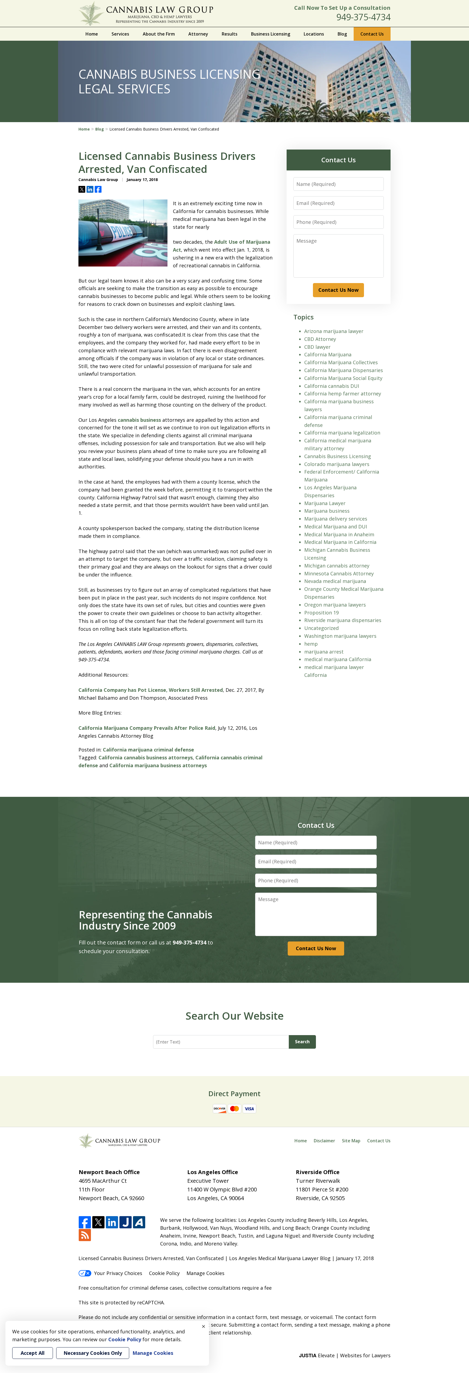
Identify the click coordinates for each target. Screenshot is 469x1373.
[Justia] (125, 1222)
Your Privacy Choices (118, 1273)
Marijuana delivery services (335, 518)
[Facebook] (85, 1222)
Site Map (351, 1141)
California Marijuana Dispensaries (343, 370)
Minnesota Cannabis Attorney (339, 573)
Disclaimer (324, 1141)
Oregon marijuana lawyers (335, 604)
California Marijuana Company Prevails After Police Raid (146, 728)
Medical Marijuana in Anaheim (339, 534)
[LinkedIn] (112, 1222)
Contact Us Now (338, 290)
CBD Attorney (320, 339)
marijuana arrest (324, 651)
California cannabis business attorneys (146, 757)
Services (120, 34)
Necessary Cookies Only (93, 1353)
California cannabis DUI (331, 386)
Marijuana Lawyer (325, 503)
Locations (314, 34)
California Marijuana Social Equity (343, 378)
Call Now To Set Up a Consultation (342, 7)
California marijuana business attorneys (158, 765)
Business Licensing (270, 34)
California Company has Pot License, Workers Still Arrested (150, 690)
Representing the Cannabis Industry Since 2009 (146, 920)
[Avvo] (139, 1222)
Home (91, 34)
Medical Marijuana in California (340, 542)
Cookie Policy (164, 1273)
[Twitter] (98, 1222)
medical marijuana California (337, 659)
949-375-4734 (363, 17)
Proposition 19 (321, 612)
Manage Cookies (205, 1273)
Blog (342, 34)
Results (229, 34)
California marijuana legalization (342, 432)
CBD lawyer (317, 347)
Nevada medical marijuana (335, 581)
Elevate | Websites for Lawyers (345, 1355)
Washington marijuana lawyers (340, 636)
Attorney (198, 34)
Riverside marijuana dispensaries (342, 620)
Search (302, 1042)
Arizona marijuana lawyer (333, 331)
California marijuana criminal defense (148, 749)
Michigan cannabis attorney (336, 565)
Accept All (33, 1353)
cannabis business (139, 420)
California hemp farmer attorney (342, 393)
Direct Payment (234, 1093)
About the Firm (159, 34)
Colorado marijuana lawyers (336, 464)
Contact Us (372, 34)
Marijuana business (327, 511)
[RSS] (85, 1235)
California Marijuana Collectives (341, 362)
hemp (311, 643)
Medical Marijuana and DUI (335, 526)
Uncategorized (321, 628)
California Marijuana (327, 354)
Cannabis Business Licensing (337, 456)
